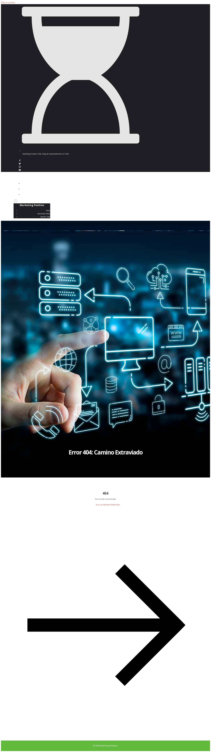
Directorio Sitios (187, 189)
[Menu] (106, 201)
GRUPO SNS (190, 195)
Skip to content (8, 2)
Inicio (192, 184)
